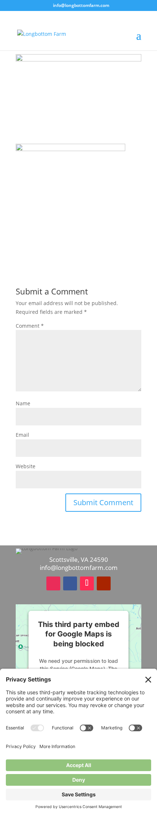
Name (23, 403)
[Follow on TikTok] (87, 583)
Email (22, 434)
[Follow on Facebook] (70, 583)
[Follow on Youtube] (104, 583)
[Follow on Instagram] (53, 583)
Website (25, 466)
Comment (30, 325)
